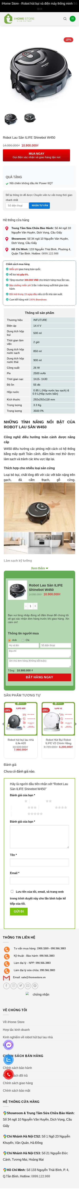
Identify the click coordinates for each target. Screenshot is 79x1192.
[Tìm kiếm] (65, 19)
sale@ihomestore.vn (33, 977)
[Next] (69, 71)
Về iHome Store (14, 1022)
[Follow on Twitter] (20, 986)
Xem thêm (38, 568)
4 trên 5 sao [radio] (47, 807)
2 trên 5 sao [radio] (37, 801)
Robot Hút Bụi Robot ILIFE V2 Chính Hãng (58, 741)
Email (14, 873)
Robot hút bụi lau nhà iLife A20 (21, 741)
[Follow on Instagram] (13, 986)
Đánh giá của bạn (22, 795)
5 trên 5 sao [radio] (19, 813)
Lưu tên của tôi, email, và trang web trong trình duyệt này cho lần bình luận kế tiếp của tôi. (38, 897)
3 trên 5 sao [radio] (19, 807)
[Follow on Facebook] (6, 986)
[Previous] (9, 71)
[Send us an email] (28, 986)
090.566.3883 (58, 948)
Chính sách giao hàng (18, 1083)
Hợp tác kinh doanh (16, 1029)
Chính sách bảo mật (16, 1090)
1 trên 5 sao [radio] (16, 801)
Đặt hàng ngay (39, 677)
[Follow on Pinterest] (35, 986)
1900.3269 (43, 948)
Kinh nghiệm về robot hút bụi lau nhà (28, 1037)
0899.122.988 (50, 253)
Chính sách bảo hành (17, 1068)
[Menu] (72, 19)
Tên (13, 854)
